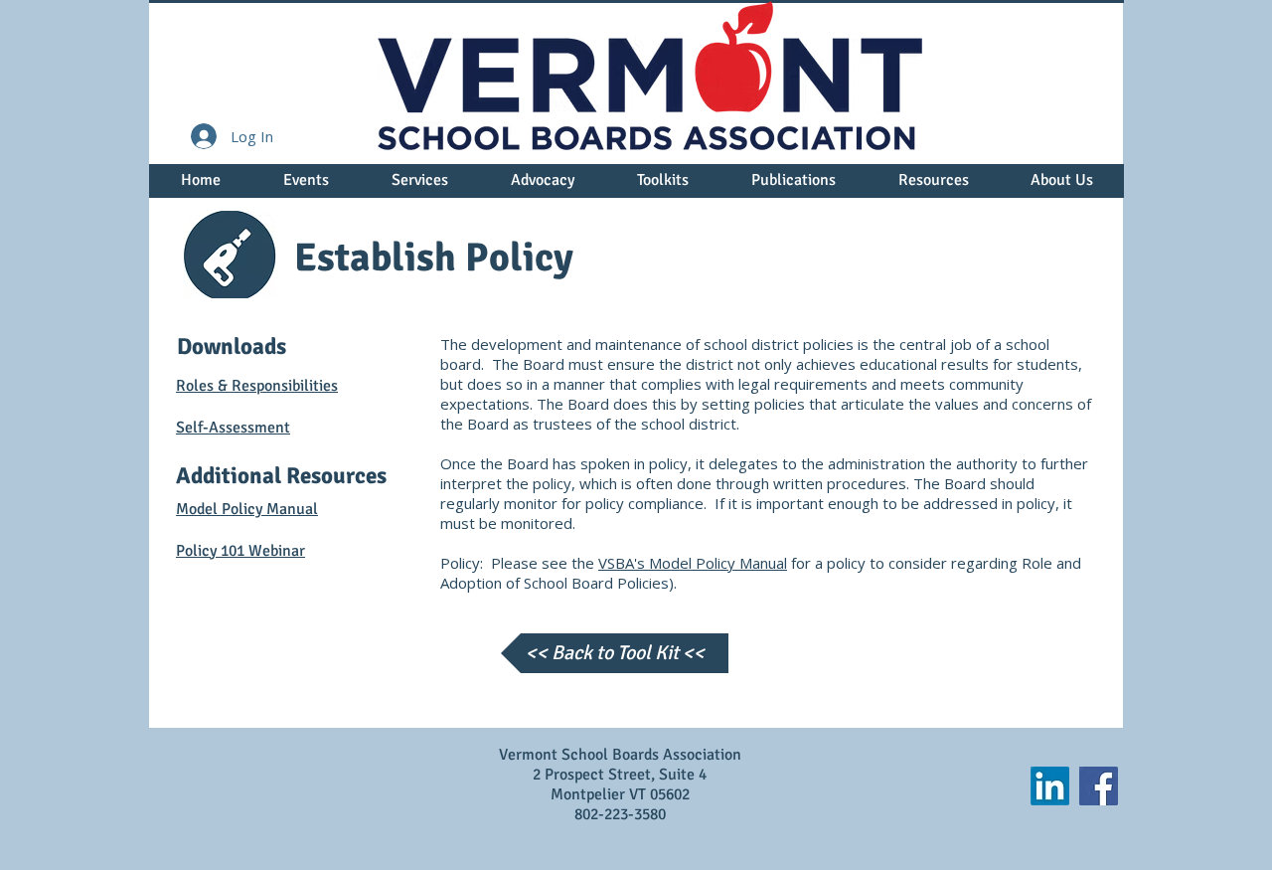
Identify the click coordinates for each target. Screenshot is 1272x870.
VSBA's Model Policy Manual (692, 563)
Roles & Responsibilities (257, 386)
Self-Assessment (233, 427)
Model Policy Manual (247, 509)
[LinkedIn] (1050, 786)
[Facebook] (1098, 786)
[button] (305, 187)
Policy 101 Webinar (240, 551)
